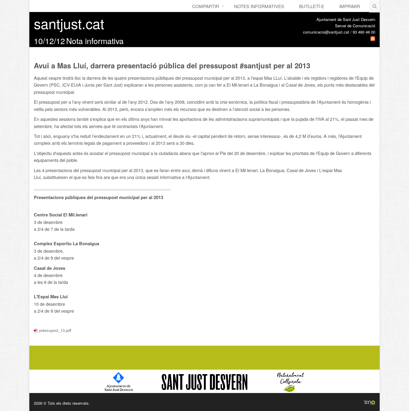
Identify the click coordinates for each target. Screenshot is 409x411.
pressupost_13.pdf (54, 330)
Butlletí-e (311, 6)
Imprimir (349, 6)
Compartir (205, 6)
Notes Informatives (259, 6)
